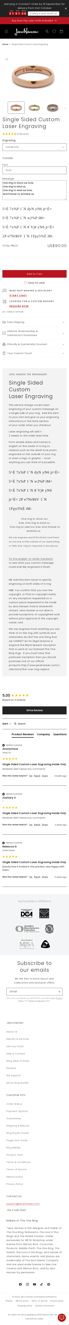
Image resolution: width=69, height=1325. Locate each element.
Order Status (14, 1104)
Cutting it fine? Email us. (43, 13)
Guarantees (13, 1118)
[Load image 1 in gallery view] (16, 108)
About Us (11, 1031)
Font (5, 164)
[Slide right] (65, 108)
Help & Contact (15, 1053)
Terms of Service (36, 1000)
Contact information (45, 1305)
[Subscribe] (58, 991)
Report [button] (37, 776)
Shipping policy (24, 1305)
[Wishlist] (54, 31)
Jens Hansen (27, 1296)
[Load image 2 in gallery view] (34, 108)
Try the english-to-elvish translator (31, 558)
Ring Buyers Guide (17, 1133)
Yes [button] (30, 776)
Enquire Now (19, 306)
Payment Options (17, 1111)
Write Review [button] (34, 710)
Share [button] (45, 776)
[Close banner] (65, 8)
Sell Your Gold (14, 1046)
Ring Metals (13, 1147)
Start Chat (18, 295)
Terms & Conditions (18, 1162)
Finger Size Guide (16, 1140)
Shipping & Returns (18, 1125)
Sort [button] (5, 724)
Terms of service (39, 1301)
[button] (6, 31)
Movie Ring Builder (17, 1082)
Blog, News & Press (17, 1061)
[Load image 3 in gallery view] (52, 108)
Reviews (11, 1068)
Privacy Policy (14, 1184)
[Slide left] (3, 108)
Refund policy (14, 1176)
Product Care (14, 1155)
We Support (13, 1075)
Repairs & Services (17, 1039)
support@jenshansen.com (23, 1203)
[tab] (23, 735)
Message (8, 178)
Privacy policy (57, 1301)
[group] (34, 695)
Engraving (9, 140)
